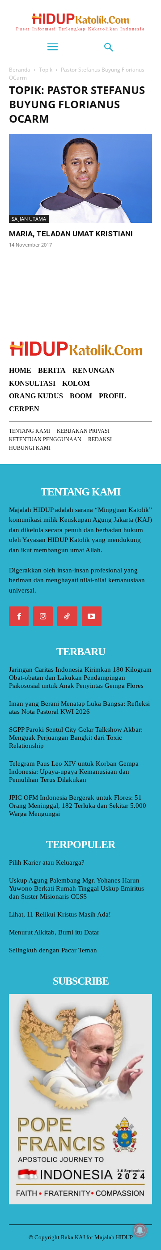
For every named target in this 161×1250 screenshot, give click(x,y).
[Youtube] (92, 616)
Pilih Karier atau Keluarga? (47, 862)
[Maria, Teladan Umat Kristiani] (80, 178)
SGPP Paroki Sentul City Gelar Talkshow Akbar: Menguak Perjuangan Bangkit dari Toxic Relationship (76, 737)
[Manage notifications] (140, 1230)
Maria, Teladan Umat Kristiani (71, 233)
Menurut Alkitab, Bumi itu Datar (54, 932)
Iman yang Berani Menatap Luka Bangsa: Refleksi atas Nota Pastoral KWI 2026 (79, 707)
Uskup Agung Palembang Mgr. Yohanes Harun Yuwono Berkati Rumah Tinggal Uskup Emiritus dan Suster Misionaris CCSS (76, 888)
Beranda (19, 69)
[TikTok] (67, 616)
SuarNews (24, 267)
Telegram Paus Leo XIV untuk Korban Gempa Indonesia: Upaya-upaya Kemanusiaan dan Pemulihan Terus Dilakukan (74, 771)
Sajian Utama (29, 218)
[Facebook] (19, 616)
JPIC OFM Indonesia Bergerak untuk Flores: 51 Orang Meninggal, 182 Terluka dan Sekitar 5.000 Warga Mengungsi (77, 805)
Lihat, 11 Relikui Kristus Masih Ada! (60, 914)
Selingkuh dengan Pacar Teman (53, 950)
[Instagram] (43, 616)
